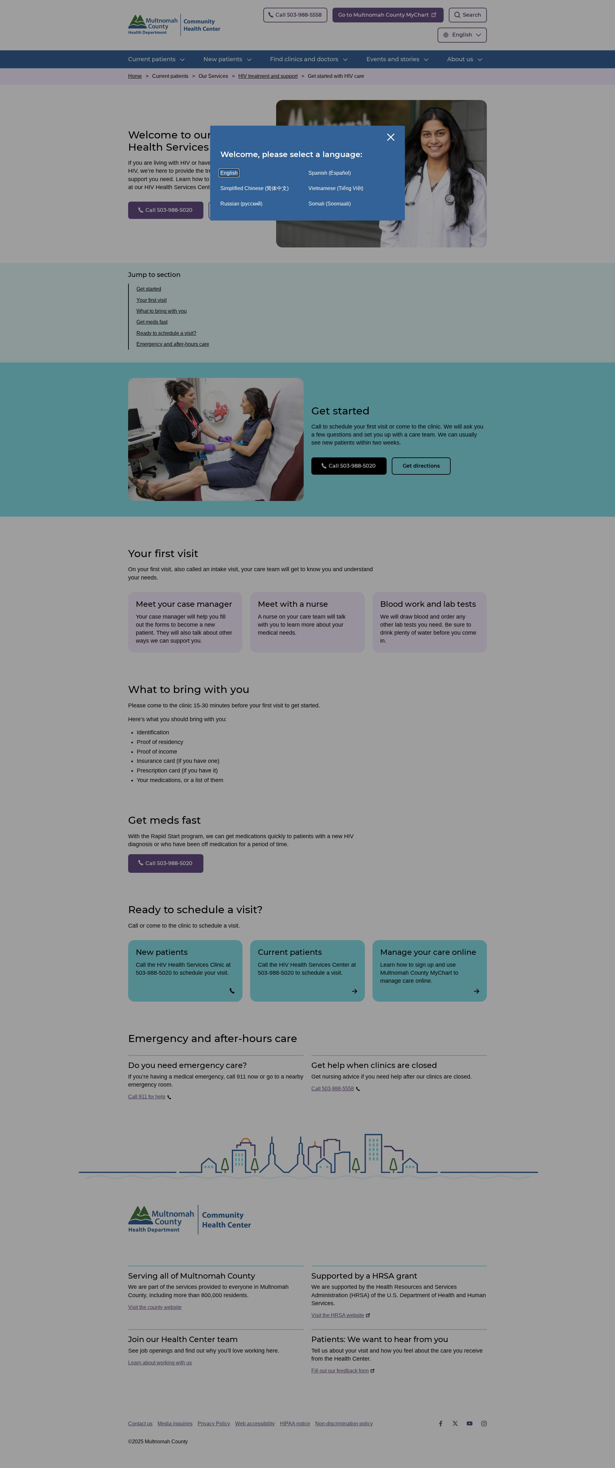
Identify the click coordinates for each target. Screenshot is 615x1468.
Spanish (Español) (329, 173)
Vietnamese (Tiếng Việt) (335, 188)
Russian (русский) (241, 203)
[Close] (391, 137)
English (229, 173)
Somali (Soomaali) (329, 203)
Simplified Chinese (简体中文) (254, 188)
